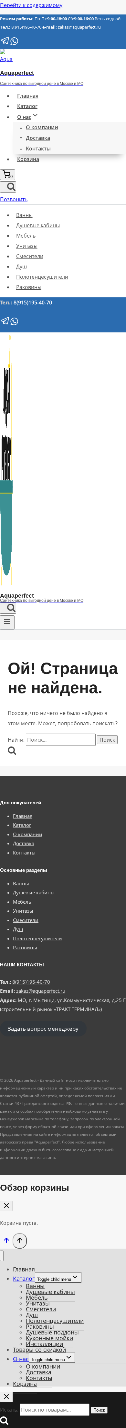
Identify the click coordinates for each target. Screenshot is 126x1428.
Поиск (99, 1410)
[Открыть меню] (7, 622)
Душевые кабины (38, 225)
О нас (21, 1359)
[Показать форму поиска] (8, 187)
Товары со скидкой (39, 1349)
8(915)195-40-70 (26, 27)
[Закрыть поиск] (6, 1397)
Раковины (28, 287)
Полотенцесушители (42, 276)
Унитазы (26, 245)
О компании (42, 127)
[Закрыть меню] (2, 1256)
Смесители (29, 256)
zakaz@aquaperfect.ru (79, 27)
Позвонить (13, 199)
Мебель (26, 235)
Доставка (38, 137)
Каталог (27, 106)
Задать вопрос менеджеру (43, 1028)
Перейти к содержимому (31, 5)
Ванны (24, 215)
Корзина (28, 159)
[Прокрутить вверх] (6, 1241)
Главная (27, 95)
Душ (21, 266)
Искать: (9, 1409)
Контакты (38, 148)
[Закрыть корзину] (6, 1206)
